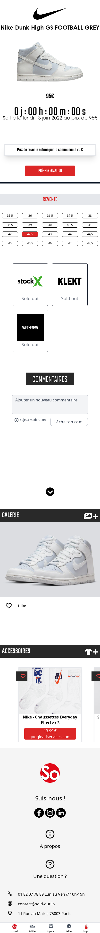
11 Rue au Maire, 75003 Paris (44, 913)
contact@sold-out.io (36, 904)
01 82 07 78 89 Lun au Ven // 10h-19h (51, 894)
